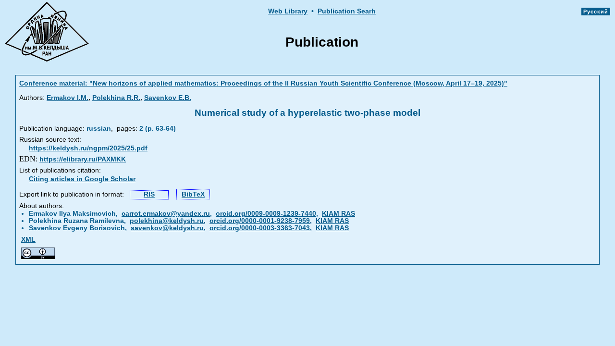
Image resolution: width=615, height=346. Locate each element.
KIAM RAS (338, 213)
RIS (149, 194)
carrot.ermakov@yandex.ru (166, 213)
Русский (595, 11)
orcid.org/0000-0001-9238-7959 (259, 220)
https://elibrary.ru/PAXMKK (82, 159)
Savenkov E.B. (167, 97)
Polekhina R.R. (116, 97)
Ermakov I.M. (67, 97)
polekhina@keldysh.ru (167, 220)
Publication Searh (347, 11)
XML (28, 239)
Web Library (288, 11)
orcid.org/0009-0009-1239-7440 (266, 213)
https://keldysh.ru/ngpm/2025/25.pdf (88, 148)
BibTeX (193, 194)
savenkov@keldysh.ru (167, 228)
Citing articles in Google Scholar (82, 179)
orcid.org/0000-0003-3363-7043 (259, 228)
